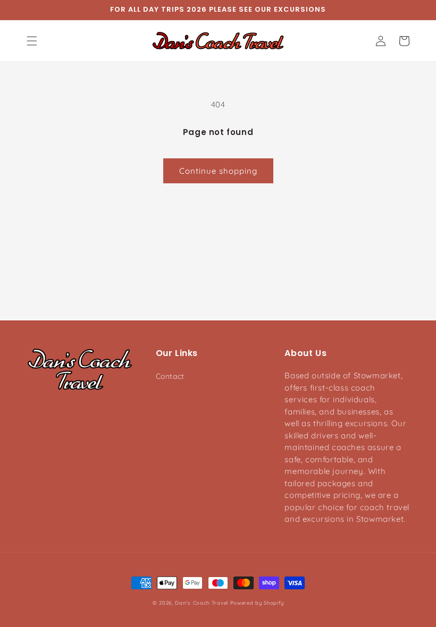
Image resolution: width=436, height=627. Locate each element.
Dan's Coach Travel (201, 602)
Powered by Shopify (257, 602)
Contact (170, 376)
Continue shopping (218, 171)
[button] (32, 41)
